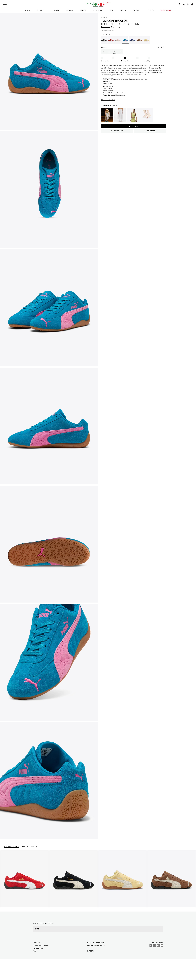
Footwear (55, 10)
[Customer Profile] (188, 4)
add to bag (133, 126)
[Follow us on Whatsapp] (158, 946)
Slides (83, 10)
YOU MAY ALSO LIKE (11, 847)
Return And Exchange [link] (96, 945)
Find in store (150, 131)
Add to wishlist (116, 131)
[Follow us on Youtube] (162, 946)
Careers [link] (90, 951)
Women (123, 10)
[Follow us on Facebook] (150, 946)
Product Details (108, 100)
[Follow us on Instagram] (154, 946)
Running (70, 10)
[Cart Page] (192, 4)
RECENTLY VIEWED (29, 847)
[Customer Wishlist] (184, 4)
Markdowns (166, 10)
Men (111, 10)
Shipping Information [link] (96, 943)
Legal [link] (89, 948)
